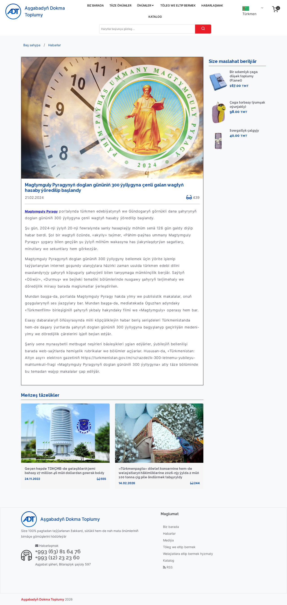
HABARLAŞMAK (212, 5)
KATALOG (155, 16)
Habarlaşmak (48, 545)
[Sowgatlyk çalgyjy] (218, 140)
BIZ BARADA (95, 5)
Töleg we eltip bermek (179, 547)
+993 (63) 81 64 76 (58, 551)
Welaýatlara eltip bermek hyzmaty (188, 554)
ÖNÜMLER (144, 5)
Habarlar (54, 45)
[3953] (233, 143)
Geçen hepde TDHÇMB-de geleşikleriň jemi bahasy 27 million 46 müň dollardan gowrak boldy (64, 471)
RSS (169, 567)
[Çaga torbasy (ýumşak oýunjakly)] (218, 112)
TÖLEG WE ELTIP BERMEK (178, 5)
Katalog (168, 560)
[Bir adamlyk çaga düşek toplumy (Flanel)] (218, 82)
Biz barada (171, 527)
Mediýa (168, 540)
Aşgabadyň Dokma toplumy (42, 599)
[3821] (233, 119)
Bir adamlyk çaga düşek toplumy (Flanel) (244, 76)
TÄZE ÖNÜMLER (120, 5)
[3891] (233, 93)
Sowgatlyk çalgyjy (244, 130)
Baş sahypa (31, 45)
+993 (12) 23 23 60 (57, 557)
